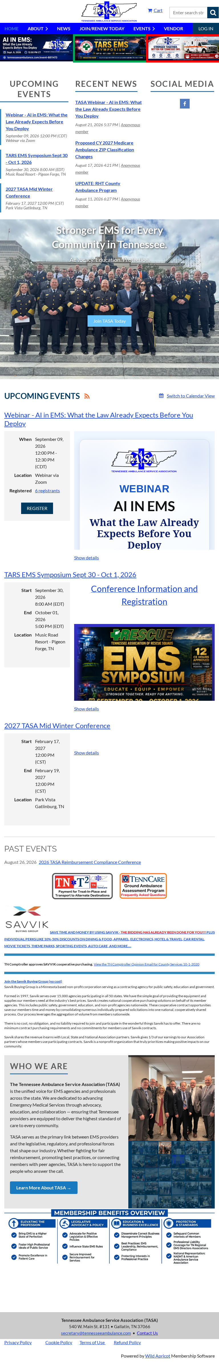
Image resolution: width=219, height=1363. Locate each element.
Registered (20, 490)
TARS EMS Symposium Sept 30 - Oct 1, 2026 (70, 574)
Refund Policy (127, 1342)
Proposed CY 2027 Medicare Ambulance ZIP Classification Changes (104, 149)
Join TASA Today (109, 321)
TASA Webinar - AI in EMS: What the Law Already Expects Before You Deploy (108, 109)
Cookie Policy (58, 1342)
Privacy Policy (18, 1342)
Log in (205, 28)
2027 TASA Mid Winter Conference (57, 725)
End (28, 612)
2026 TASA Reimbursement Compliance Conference (90, 862)
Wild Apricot (157, 1355)
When (25, 439)
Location (23, 475)
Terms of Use (92, 1342)
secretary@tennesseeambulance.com (96, 1333)
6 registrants (47, 490)
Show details (86, 557)
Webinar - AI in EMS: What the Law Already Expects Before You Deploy (37, 121)
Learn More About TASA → (43, 1187)
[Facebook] (185, 104)
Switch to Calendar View (191, 395)
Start (26, 590)
